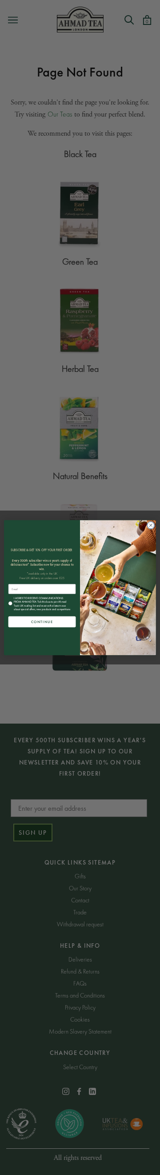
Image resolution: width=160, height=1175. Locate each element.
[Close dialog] (150, 525)
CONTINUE (42, 622)
